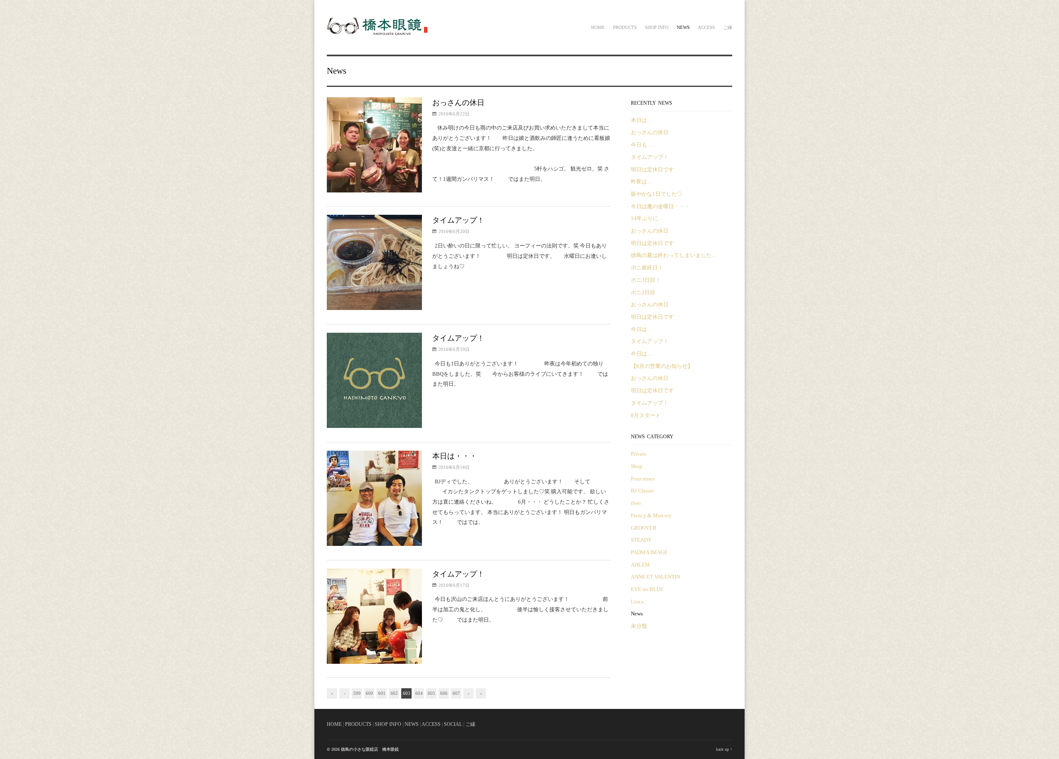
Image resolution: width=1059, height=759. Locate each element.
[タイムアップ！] (374, 264)
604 (419, 693)
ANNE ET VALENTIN (655, 577)
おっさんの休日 (458, 102)
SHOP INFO (388, 724)
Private (639, 454)
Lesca (637, 601)
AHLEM (640, 565)
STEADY (641, 540)
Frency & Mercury (651, 515)
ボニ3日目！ (646, 280)
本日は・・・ (454, 456)
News (683, 27)
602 (394, 693)
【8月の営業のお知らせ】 (662, 366)
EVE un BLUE (647, 589)
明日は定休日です (652, 169)
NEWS (412, 724)
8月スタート (646, 415)
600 (369, 693)
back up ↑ (724, 749)
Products (625, 27)
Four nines (642, 479)
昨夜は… (641, 181)
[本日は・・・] (374, 500)
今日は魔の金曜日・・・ (660, 206)
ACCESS (431, 724)
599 (357, 693)
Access (706, 27)
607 (456, 693)
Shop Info (656, 27)
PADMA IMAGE (649, 552)
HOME (334, 724)
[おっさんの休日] (374, 146)
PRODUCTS (358, 724)
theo (636, 503)
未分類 (639, 626)
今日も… (641, 145)
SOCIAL (453, 724)
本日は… (641, 120)
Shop (636, 466)
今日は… (641, 329)
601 (382, 693)
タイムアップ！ (458, 220)
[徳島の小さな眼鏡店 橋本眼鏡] (378, 33)
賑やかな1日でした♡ (656, 194)
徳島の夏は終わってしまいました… (674, 255)
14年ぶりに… (647, 218)
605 (431, 693)
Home (598, 27)
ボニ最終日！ (647, 267)
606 (444, 693)
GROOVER (643, 528)
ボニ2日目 (643, 292)
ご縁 (727, 27)
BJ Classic (642, 491)
